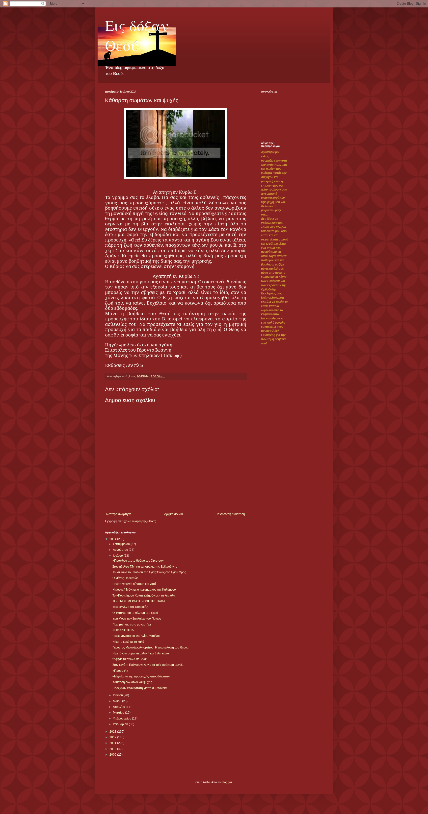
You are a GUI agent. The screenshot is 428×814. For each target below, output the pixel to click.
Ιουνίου (118, 695)
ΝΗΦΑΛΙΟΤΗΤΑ (123, 630)
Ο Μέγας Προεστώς (125, 578)
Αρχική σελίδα (173, 514)
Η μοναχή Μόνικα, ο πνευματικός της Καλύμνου (144, 589)
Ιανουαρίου (121, 724)
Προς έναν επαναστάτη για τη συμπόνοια (139, 688)
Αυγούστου (121, 549)
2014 (113, 539)
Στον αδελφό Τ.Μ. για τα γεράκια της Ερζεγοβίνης (144, 566)
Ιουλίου (118, 555)
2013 (113, 731)
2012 (113, 737)
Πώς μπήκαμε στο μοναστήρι (131, 624)
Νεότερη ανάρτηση (118, 514)
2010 (113, 749)
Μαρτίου (119, 712)
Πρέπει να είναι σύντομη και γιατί (134, 584)
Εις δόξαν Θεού (137, 35)
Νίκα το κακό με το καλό (128, 642)
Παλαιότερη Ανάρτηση (230, 514)
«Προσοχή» (120, 670)
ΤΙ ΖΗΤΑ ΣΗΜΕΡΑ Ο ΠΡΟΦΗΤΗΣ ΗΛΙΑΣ (138, 601)
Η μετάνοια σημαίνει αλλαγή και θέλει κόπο (140, 653)
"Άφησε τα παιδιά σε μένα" (129, 659)
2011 (113, 743)
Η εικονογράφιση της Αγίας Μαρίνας (136, 636)
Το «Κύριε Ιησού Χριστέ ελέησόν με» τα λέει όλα (143, 595)
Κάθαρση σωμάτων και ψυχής (132, 682)
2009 (113, 754)
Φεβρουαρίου (122, 718)
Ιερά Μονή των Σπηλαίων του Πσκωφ (136, 618)
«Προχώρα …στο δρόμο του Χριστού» (138, 560)
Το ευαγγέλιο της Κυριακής (130, 607)
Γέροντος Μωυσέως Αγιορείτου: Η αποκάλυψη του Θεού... (150, 647)
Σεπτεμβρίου (122, 544)
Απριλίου (119, 707)
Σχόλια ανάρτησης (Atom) (139, 521)
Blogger (226, 782)
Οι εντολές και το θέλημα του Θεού (135, 613)
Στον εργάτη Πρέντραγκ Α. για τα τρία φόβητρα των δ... (148, 665)
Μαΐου (117, 701)
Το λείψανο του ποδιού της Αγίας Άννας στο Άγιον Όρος (149, 572)
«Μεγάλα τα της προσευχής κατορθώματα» (141, 676)
